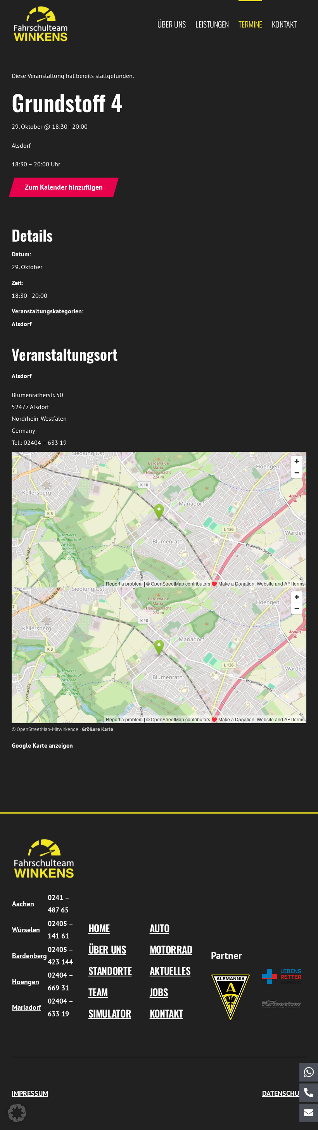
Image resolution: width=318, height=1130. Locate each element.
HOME (99, 928)
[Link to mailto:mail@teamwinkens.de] (308, 1113)
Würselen (26, 929)
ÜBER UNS (107, 949)
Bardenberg (29, 955)
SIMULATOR (109, 1013)
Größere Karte (97, 729)
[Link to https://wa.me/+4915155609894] (308, 1072)
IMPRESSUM (30, 1093)
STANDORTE (110, 970)
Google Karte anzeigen (42, 745)
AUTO (159, 928)
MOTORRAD (171, 949)
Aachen (23, 903)
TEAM (98, 992)
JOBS (159, 992)
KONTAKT (166, 1013)
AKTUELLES (170, 970)
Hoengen (25, 981)
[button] (17, 1113)
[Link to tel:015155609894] (308, 1092)
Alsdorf (21, 324)
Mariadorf (26, 1007)
